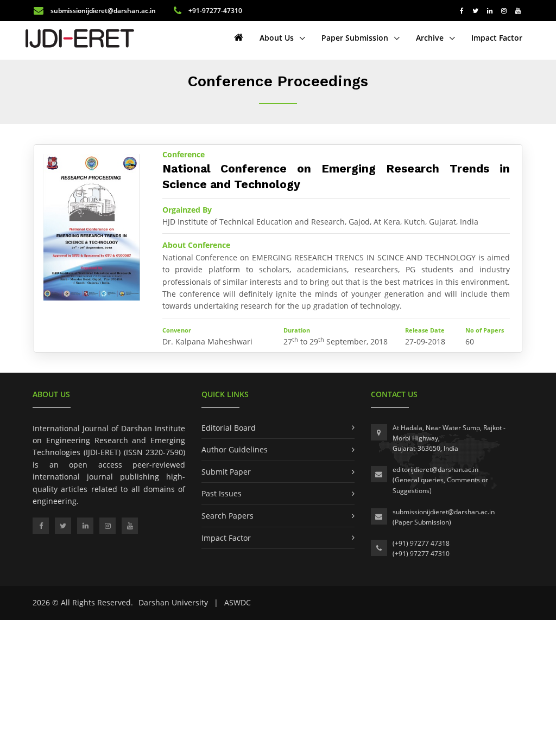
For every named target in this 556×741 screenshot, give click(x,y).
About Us (278, 38)
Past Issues (221, 493)
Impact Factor (496, 38)
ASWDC (237, 602)
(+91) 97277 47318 (421, 543)
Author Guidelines (234, 449)
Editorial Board (228, 428)
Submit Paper (226, 472)
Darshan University (173, 602)
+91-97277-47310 (214, 10)
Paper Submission (355, 38)
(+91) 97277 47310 (421, 553)
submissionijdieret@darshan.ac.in (103, 10)
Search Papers (227, 515)
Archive (431, 38)
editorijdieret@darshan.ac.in (435, 469)
